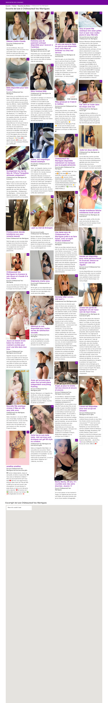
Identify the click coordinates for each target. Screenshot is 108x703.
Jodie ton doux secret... (89, 150)
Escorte (8, 6)
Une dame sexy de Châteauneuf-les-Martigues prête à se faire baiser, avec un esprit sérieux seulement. (66, 236)
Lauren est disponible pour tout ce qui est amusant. (88, 408)
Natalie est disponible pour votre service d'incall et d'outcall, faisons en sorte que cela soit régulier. (90, 260)
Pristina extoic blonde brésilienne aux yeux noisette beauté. (15, 234)
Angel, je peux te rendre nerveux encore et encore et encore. (66, 388)
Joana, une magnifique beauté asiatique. (40, 160)
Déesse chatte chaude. (16, 41)
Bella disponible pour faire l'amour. (17, 89)
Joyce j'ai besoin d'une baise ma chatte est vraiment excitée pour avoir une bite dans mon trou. (16, 345)
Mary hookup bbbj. (39, 91)
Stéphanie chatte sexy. (40, 281)
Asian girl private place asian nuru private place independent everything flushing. (41, 383)
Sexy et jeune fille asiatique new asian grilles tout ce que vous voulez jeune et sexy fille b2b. (90, 32)
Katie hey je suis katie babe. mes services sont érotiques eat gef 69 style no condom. (41, 438)
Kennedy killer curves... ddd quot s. (65, 298)
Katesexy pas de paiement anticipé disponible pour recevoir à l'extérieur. (42, 44)
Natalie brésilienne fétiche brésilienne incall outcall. (90, 211)
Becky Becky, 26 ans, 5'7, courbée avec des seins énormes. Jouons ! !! (65, 484)
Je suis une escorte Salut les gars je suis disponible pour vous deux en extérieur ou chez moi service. (66, 48)
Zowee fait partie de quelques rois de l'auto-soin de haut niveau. (89, 310)
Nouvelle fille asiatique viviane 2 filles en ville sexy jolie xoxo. (15, 408)
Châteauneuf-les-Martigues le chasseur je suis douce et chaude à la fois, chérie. (17, 275)
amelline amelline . (14, 466)
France (14, 6)
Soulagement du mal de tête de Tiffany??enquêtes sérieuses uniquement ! (17, 173)
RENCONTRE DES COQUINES (14, 2)
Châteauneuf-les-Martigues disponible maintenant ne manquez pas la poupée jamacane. (65, 162)
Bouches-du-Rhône (24, 6)
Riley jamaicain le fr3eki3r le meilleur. (66, 103)
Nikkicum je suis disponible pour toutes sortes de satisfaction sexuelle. (40, 329)
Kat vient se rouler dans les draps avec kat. (89, 105)
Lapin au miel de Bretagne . (42, 229)
